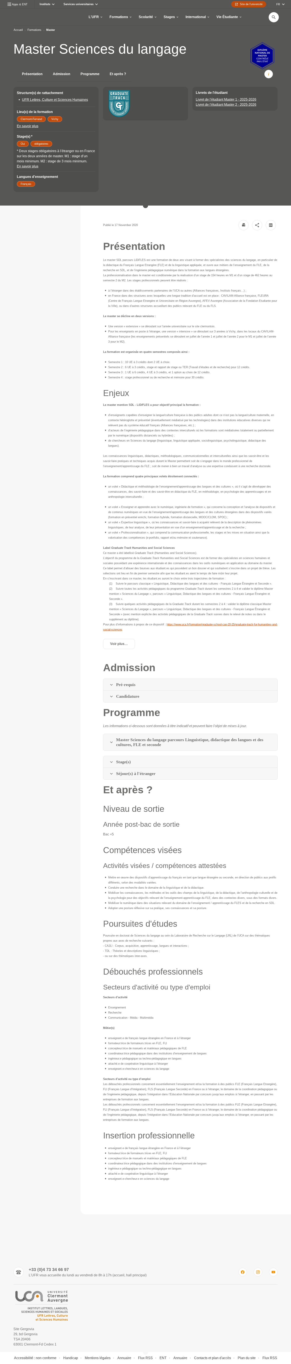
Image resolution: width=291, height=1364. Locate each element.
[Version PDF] (271, 225)
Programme (90, 74)
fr (278, 4)
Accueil (18, 29)
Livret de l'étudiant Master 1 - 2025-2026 (226, 99)
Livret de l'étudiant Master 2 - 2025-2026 (226, 104)
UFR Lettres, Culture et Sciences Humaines (55, 100)
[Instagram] (258, 1272)
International (196, 17)
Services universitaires (78, 4)
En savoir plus (27, 126)
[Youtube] (273, 1272)
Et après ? (118, 74)
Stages (169, 17)
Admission (61, 74)
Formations (118, 17)
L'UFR (94, 17)
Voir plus (122, 645)
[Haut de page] (20, 1351)
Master (50, 29)
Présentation (32, 74)
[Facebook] (243, 1272)
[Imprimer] (243, 225)
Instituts (45, 4)
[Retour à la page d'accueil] (41, 1306)
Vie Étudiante (227, 17)
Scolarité (146, 17)
